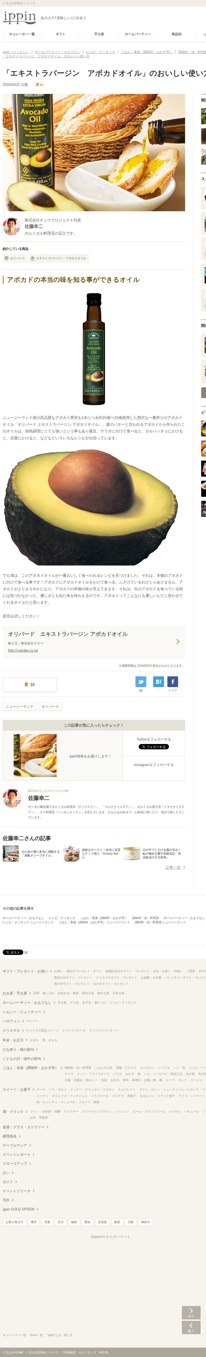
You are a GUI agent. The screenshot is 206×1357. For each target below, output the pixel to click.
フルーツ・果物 (89, 1102)
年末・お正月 (13, 1040)
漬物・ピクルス (126, 1067)
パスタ (117, 1073)
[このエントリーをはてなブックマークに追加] (158, 681)
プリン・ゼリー (149, 1089)
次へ (191, 1312)
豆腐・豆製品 (73, 1080)
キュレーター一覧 (14, 1335)
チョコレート (127, 1089)
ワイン (34, 1111)
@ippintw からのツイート (110, 1237)
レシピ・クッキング (62, 918)
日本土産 (118, 993)
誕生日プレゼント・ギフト (84, 971)
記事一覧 (173, 867)
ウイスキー (71, 1111)
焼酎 (57, 1111)
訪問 (36, 993)
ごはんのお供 (103, 1067)
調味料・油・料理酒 (145, 918)
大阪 (131, 1222)
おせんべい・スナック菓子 (157, 1095)
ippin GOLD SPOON (18, 1209)
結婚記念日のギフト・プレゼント (127, 971)
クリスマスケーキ (74, 1030)
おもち (53, 1040)
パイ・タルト (58, 1089)
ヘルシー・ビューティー (22, 1012)
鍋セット (92, 1080)
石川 (61, 1222)
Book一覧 (36, 1335)
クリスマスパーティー (104, 1030)
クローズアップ (15, 1164)
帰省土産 (88, 993)
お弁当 (115, 1080)
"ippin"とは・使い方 (60, 1335)
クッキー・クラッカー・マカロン (92, 1089)
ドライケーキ (100, 1095)
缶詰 (104, 1080)
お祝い (58, 971)
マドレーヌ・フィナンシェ (69, 1095)
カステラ (118, 1095)
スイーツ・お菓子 (17, 1090)
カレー (182, 1080)
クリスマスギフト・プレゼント (116, 977)
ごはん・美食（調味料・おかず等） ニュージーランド (94, 922)
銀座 (117, 1222)
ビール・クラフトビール (149, 1111)
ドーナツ (43, 1095)
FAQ (102, 1352)
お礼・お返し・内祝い (168, 971)
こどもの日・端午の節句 (22, 1059)
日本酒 (46, 1111)
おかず (129, 1073)
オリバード (17, 258)
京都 (47, 1222)
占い (6, 1173)
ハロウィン (11, 1021)
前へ (191, 1327)
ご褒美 (190, 971)
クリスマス (11, 1030)
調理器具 (10, 1136)
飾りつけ (100, 1002)
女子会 (86, 1002)
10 (41, 84)
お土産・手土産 (15, 993)
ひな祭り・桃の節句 (18, 1050)
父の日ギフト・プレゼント (110, 983)
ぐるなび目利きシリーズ (42, 1352)
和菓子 (131, 1095)
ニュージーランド (20, 707)
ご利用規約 (68, 1352)
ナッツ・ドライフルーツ (93, 1073)
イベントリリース (17, 1191)
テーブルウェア (15, 1145)
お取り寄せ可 (14, 1222)
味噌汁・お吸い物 (144, 1080)
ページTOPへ (191, 1345)
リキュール (191, 1111)
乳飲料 (43, 1117)
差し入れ (48, 993)
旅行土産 (103, 993)
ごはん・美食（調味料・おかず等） (103, 918)
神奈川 (145, 1222)
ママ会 (74, 1002)
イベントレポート (17, 1154)
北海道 (102, 1222)
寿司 (126, 1080)
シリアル (164, 1067)
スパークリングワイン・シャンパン (105, 1111)
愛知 (87, 1222)
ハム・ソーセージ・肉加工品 (163, 1073)
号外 (6, 1200)
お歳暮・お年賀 (151, 977)
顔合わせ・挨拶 (68, 993)
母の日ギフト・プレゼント (72, 983)
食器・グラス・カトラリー (24, 1127)
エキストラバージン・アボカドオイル (61, 258)
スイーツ (32, 1021)
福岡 (74, 1222)
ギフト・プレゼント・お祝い (25, 971)
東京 (34, 1222)
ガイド (8, 1182)
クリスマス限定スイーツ (42, 1030)
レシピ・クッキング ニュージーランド (28, 922)
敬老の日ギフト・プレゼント (73, 977)
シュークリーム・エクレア (181, 1089)
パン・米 (179, 1067)
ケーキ (41, 1089)
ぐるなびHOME (13, 1352)
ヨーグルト (147, 1067)
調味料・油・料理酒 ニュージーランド (160, 922)
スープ (170, 1080)
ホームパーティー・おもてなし (23, 918)
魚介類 (190, 1073)
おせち (34, 1040)
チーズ (69, 1073)
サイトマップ (87, 1352)
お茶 (33, 1117)
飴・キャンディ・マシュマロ (56, 1102)
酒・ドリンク (13, 1112)
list (141, 690)
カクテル (175, 1111)
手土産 (62, 1002)
